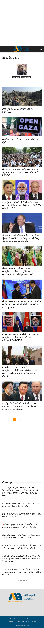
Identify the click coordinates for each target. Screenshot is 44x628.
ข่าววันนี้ (12, 619)
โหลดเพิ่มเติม (21, 580)
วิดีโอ (27, 621)
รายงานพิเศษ (21, 619)
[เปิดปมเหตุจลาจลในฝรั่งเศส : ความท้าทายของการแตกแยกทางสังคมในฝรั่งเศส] (22, 157)
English (33, 621)
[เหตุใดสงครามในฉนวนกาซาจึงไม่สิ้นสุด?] (22, 126)
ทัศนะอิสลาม (12, 621)
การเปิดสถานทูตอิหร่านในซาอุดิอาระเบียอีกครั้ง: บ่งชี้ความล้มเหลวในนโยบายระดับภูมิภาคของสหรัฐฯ (20, 371)
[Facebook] (22, 607)
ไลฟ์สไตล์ (21, 621)
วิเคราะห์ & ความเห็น (33, 619)
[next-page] (28, 419)
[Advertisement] (22, 23)
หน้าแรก (5, 619)
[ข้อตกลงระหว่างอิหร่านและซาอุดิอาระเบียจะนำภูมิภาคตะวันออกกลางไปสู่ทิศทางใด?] (22, 256)
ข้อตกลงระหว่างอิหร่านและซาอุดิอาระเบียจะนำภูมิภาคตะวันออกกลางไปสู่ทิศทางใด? (17, 271)
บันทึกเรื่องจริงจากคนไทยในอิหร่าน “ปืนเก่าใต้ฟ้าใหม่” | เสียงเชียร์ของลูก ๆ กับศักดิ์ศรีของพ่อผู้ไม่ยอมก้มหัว (21, 559)
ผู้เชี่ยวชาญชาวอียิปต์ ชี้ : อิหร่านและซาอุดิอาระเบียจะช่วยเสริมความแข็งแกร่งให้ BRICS (20, 337)
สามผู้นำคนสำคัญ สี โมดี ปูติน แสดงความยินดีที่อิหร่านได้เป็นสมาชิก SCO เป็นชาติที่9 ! (21, 205)
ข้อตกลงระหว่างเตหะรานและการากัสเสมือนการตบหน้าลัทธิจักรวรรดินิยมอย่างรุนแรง (21, 304)
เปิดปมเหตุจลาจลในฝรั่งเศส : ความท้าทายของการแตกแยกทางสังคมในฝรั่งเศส (20, 172)
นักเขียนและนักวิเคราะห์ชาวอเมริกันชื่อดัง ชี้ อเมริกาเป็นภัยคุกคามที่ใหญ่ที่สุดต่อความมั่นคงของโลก (20, 238)
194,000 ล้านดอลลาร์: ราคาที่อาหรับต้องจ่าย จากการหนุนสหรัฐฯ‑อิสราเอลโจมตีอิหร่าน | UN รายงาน (21, 572)
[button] (3, 49)
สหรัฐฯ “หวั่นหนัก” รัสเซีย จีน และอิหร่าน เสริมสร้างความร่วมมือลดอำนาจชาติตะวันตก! (19, 406)
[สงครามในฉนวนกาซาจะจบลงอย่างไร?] (22, 96)
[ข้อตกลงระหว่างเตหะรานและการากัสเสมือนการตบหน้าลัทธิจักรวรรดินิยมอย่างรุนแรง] (22, 289)
